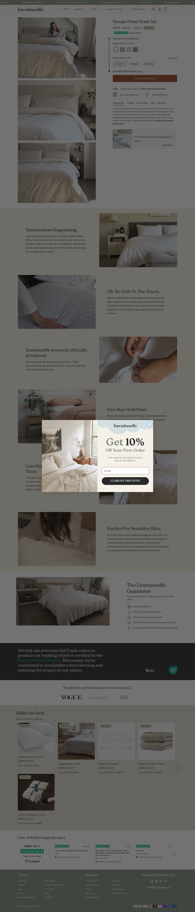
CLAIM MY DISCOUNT (125, 481)
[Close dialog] (149, 423)
